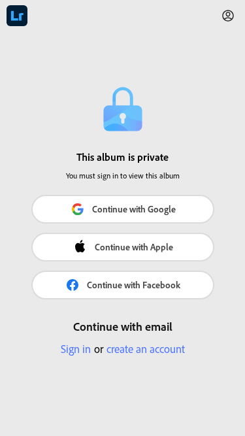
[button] (228, 15)
